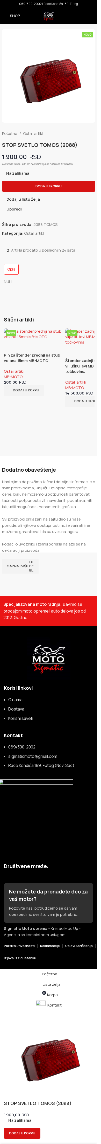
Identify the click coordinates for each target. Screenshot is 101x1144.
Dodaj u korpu (48, 186)
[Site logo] (48, 15)
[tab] (11, 269)
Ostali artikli (33, 133)
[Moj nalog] (81, 16)
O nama (15, 699)
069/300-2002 (30, 4)
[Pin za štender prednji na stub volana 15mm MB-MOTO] (33, 333)
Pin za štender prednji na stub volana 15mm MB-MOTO (32, 357)
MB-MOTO (13, 376)
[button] (24, 390)
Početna (9, 133)
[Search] (91, 16)
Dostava (16, 709)
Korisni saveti (20, 718)
